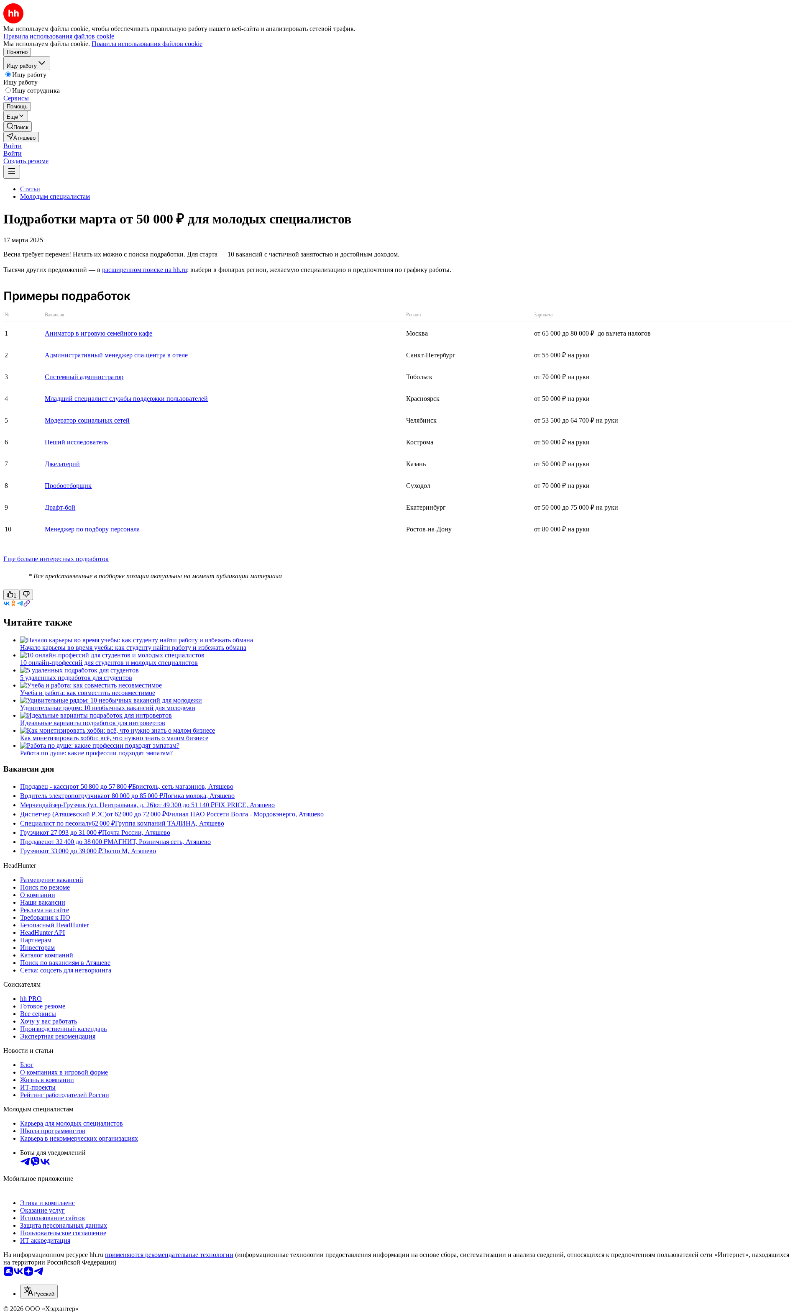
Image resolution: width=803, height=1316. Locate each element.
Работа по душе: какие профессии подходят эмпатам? (96, 753)
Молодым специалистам (55, 196)
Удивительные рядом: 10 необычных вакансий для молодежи (107, 707)
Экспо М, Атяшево (129, 850)
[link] (17, 126)
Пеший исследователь (76, 442)
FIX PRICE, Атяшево (245, 804)
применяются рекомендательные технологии (169, 1254)
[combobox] (39, 1291)
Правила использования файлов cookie (147, 43)
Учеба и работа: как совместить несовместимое (87, 692)
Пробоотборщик (68, 485)
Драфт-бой (60, 507)
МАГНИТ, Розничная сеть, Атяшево (159, 841)
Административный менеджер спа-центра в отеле (116, 355)
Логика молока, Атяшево (199, 795)
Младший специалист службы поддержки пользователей (126, 398)
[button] (12, 145)
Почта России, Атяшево (136, 832)
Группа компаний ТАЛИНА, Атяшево (169, 823)
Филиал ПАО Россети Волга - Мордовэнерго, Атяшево (245, 814)
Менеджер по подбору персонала (92, 529)
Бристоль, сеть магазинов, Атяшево (182, 786)
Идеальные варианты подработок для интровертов (92, 722)
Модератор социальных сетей (87, 420)
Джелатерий (62, 463)
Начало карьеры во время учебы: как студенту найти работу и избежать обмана (133, 647)
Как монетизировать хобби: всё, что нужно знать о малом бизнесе (114, 737)
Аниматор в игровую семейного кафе (98, 333)
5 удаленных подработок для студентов (76, 677)
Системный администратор (84, 376)
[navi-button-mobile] (11, 172)
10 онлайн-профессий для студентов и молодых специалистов (109, 662)
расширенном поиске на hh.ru (144, 269)
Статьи (30, 188)
